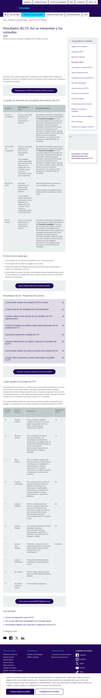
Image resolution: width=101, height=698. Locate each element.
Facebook (83, 655)
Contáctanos (81, 2)
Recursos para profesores (59, 657)
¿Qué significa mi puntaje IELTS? (82, 67)
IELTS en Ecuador (77, 121)
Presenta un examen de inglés (33, 14)
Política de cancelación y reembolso (79, 110)
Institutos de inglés (40, 2)
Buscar (96, 3)
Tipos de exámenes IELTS (80, 72)
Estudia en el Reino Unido (55, 14)
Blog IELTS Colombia (78, 57)
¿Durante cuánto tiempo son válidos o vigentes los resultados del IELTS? (30, 344)
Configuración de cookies (49, 691)
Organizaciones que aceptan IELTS (83, 78)
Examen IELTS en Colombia (82, 41)
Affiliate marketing (32, 657)
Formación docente (57, 651)
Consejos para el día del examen (82, 104)
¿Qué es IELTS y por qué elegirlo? (82, 116)
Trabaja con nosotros (9, 668)
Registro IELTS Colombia (79, 46)
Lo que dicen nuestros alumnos (61, 654)
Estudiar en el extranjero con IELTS (83, 127)
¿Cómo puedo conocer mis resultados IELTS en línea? (31, 303)
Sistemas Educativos (73, 14)
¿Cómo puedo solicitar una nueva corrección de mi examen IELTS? (35, 352)
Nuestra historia (8, 660)
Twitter (82, 663)
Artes (85, 14)
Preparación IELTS (77, 52)
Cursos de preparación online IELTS (19, 617)
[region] (50, 685)
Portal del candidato (78, 98)
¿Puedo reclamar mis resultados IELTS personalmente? (31, 310)
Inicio (5, 14)
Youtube (82, 667)
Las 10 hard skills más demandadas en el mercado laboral (28, 621)
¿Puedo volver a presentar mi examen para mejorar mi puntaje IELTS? (29, 360)
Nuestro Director (8, 662)
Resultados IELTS (77, 62)
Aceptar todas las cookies (20, 691)
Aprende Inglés (14, 14)
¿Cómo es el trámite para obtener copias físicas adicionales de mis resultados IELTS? (31, 328)
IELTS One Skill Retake (79, 83)
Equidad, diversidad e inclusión (12, 670)
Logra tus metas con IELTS (80, 88)
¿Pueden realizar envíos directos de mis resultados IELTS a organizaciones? (28, 318)
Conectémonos (32, 651)
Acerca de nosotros (9, 651)
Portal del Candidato (46, 119)
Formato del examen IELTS (80, 93)
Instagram (83, 659)
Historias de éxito (8, 657)
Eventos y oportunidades (58, 2)
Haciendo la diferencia (10, 654)
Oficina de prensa (8, 665)
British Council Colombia (9, 8)
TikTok (82, 672)
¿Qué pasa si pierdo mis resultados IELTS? (26, 336)
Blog (71, 2)
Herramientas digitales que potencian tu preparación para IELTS (30, 625)
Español (27, 2)
